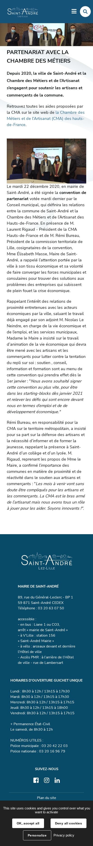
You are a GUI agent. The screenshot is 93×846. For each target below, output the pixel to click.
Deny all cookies (68, 823)
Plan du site (46, 797)
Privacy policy (63, 835)
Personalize (37, 835)
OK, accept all (28, 823)
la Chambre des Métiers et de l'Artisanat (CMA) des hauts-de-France (46, 118)
